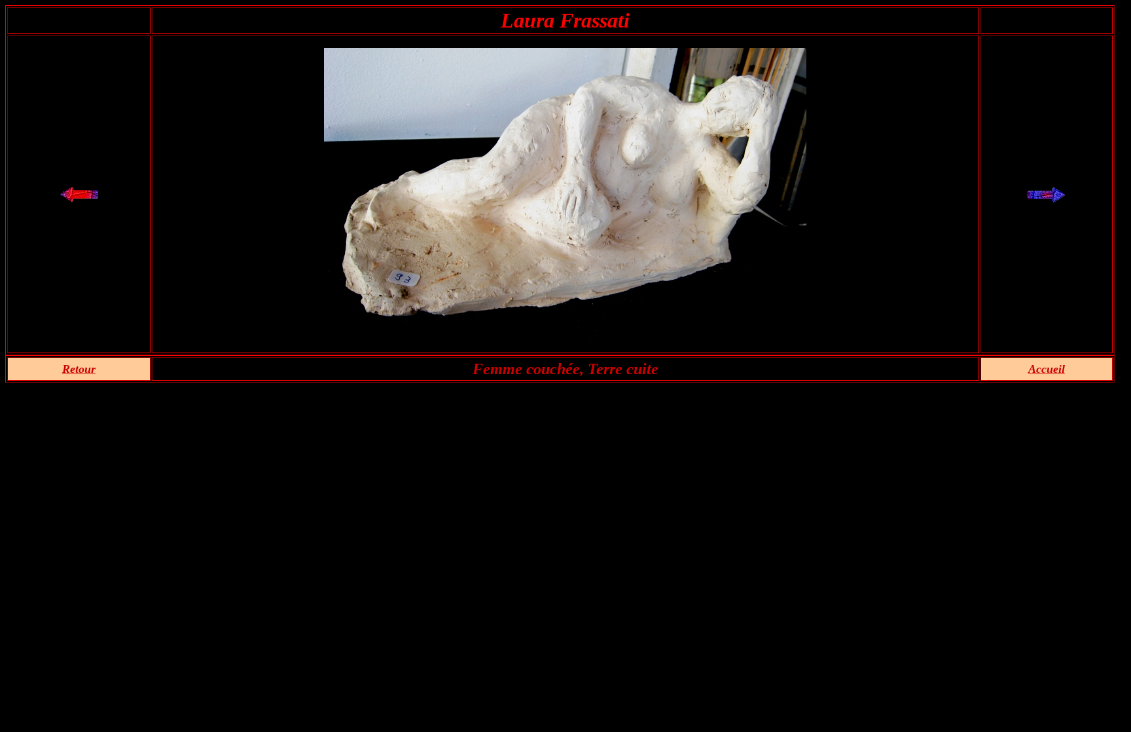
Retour (79, 369)
